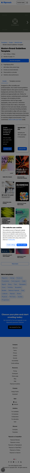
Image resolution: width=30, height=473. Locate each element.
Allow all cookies (21, 245)
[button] (3, 470)
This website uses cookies (12, 228)
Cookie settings (11, 245)
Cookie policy (11, 239)
